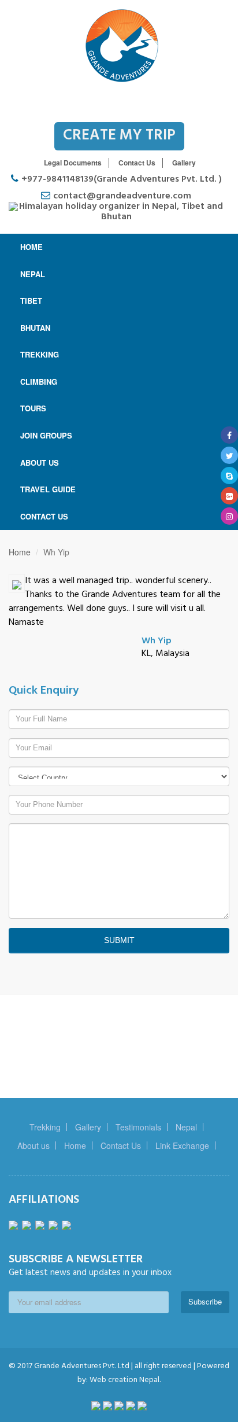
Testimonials (138, 1127)
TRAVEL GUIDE (48, 489)
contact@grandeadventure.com (122, 196)
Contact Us (136, 162)
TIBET (31, 300)
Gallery (184, 162)
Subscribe (205, 1301)
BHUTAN (35, 327)
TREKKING (39, 354)
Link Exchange (182, 1145)
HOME (31, 246)
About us (33, 1145)
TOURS (33, 408)
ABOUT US (39, 462)
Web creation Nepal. (124, 1380)
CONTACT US (44, 516)
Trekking (45, 1127)
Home (20, 552)
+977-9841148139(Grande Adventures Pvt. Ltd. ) (121, 179)
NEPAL (32, 273)
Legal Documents (73, 162)
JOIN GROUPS (46, 435)
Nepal (186, 1127)
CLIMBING (38, 381)
